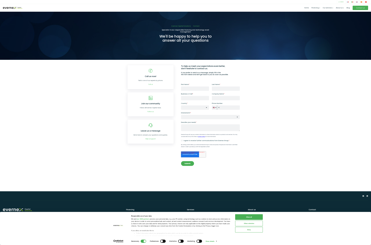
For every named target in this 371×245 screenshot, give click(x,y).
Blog (348, 8)
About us (339, 8)
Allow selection (249, 223)
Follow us (150, 112)
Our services (327, 8)
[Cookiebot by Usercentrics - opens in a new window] (118, 241)
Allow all (249, 217)
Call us (150, 84)
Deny (249, 230)
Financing (315, 8)
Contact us (360, 8)
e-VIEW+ (341, 2)
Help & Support (150, 139)
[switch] (163, 241)
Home (306, 8)
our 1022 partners (143, 219)
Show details (210, 241)
